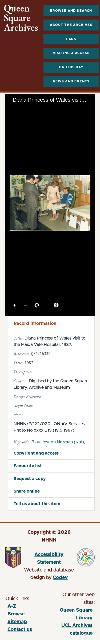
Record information (35, 323)
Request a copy (30, 479)
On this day (71, 67)
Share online (27, 491)
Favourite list (28, 466)
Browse (16, 614)
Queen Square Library (71, 615)
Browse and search (71, 10)
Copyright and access (36, 453)
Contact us (19, 629)
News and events (71, 81)
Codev (60, 577)
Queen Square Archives (21, 17)
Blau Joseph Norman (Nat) (57, 442)
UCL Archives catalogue (71, 630)
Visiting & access (71, 53)
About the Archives (71, 24)
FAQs (71, 39)
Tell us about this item (37, 504)
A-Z (11, 606)
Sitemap (17, 621)
